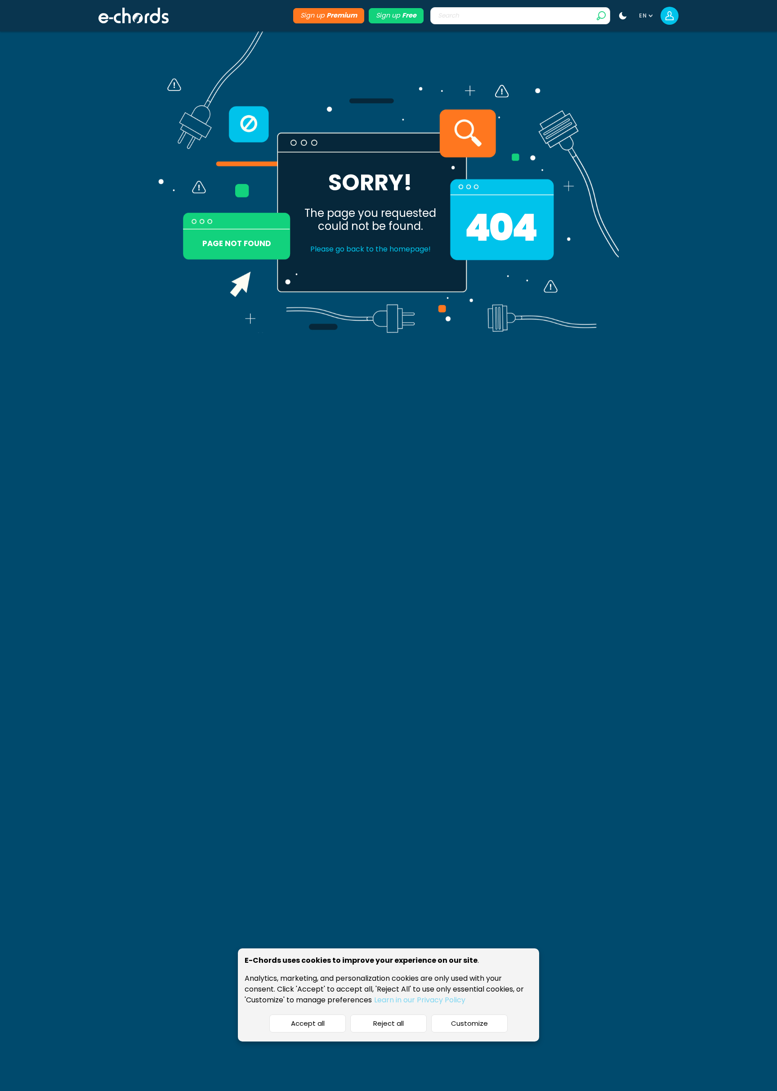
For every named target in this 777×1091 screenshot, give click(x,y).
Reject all (388, 1023)
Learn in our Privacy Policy (419, 1000)
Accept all (308, 1023)
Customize (469, 1023)
